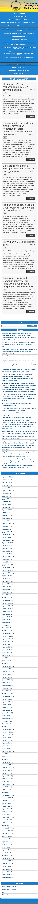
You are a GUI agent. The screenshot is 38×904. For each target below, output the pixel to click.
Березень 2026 (6, 490)
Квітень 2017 (6, 781)
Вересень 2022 (6, 606)
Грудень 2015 (6, 825)
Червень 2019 (6, 710)
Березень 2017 (6, 784)
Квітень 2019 (6, 715)
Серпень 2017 (6, 770)
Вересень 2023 (6, 573)
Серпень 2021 (6, 641)
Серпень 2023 (6, 575)
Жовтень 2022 (6, 603)
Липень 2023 (6, 578)
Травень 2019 (6, 713)
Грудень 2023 (6, 565)
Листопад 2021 (6, 633)
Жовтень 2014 (6, 861)
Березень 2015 (6, 850)
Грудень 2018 (6, 726)
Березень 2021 (6, 655)
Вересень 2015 (6, 833)
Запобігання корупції (18, 67)
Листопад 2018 (6, 729)
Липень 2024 (6, 545)
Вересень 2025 (6, 507)
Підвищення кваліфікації (18, 36)
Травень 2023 (6, 584)
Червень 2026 (6, 482)
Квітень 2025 (6, 521)
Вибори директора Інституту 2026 (19, 70)
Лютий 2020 (5, 688)
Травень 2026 (6, 485)
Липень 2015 (6, 839)
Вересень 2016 (6, 800)
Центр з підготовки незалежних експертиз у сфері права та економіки (19, 29)
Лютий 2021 (5, 658)
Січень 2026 (5, 496)
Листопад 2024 (6, 534)
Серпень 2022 (6, 608)
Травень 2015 (6, 844)
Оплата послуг (19, 61)
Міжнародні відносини (9, 886)
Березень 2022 (6, 622)
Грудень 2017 (6, 759)
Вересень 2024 (6, 540)
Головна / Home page (19, 13)
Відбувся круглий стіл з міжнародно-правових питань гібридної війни (18, 168)
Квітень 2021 (6, 652)
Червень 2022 (6, 614)
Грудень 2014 (6, 855)
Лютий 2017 (5, 787)
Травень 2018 (6, 746)
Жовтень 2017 (6, 765)
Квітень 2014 (6, 874)
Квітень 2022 (6, 619)
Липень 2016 (6, 806)
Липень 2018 (6, 740)
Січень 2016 (5, 822)
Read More (31, 116)
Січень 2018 (5, 756)
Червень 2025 (6, 515)
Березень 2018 (6, 751)
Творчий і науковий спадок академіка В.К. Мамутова (19, 57)
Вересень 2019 (6, 702)
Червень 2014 (6, 869)
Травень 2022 (6, 617)
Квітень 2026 (6, 488)
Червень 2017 (6, 776)
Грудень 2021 (6, 630)
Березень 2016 (6, 817)
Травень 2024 (6, 551)
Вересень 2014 (6, 863)
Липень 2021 (6, 644)
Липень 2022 (6, 611)
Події (5, 93)
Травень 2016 (6, 811)
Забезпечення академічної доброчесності (19, 64)
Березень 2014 (6, 877)
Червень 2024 (6, 548)
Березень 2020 (6, 685)
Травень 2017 (6, 778)
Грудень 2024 (6, 532)
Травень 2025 (6, 518)
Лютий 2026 (5, 493)
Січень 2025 (5, 529)
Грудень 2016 (6, 792)
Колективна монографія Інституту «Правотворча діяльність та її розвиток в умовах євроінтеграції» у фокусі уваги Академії (18, 461)
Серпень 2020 (6, 674)
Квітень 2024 (6, 554)
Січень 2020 (5, 691)
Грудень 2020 (6, 663)
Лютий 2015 (5, 852)
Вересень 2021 (6, 639)
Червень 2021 (6, 647)
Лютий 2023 (5, 592)
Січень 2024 (5, 562)
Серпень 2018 (6, 737)
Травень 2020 (6, 680)
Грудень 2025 (6, 499)
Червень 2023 (6, 581)
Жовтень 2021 (6, 636)
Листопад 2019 (6, 696)
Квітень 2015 (6, 847)
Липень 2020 (6, 677)
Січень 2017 (5, 789)
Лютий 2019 (5, 721)
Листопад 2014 (6, 858)
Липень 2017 (6, 773)
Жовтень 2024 (6, 537)
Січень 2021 (5, 660)
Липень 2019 (6, 707)
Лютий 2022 (5, 625)
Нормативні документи (9, 889)
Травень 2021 (6, 650)
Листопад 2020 (6, 666)
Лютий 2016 (5, 820)
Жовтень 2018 (6, 732)
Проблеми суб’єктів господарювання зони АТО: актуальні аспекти (17, 87)
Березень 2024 (6, 556)
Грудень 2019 (6, 693)
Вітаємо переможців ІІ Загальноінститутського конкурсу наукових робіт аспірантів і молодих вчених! (18, 282)
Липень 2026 (6, 480)
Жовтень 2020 (6, 669)
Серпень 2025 (6, 510)
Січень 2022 (5, 628)
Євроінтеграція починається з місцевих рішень (16, 417)
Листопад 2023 (6, 567)
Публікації (5, 895)
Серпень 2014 (6, 866)
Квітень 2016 (6, 814)
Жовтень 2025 (6, 504)
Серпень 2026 (6, 477)
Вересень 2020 (6, 671)
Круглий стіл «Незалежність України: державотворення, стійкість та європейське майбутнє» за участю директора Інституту (19, 351)
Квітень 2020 (6, 682)
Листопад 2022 (6, 600)
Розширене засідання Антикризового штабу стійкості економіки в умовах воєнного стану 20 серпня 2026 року (18, 344)
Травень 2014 (6, 872)
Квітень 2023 (6, 586)
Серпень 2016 (6, 803)
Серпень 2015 (6, 836)
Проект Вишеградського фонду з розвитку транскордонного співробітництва (19, 48)
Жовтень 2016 (6, 798)
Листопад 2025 (6, 501)
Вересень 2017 (6, 767)
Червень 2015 (6, 841)
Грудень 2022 (6, 597)
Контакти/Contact (19, 73)
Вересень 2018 (6, 735)
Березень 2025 (6, 523)
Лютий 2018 (5, 754)
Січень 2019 (5, 724)
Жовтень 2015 (6, 831)
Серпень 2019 (6, 704)
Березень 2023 (6, 589)
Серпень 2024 (6, 543)
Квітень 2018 (6, 748)
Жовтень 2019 (6, 699)
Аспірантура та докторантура (19, 39)
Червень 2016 (6, 809)
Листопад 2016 (6, 795)
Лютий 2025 (5, 526)
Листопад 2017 (6, 762)
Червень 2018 (6, 743)
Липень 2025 (6, 512)
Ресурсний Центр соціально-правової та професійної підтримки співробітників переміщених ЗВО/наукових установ (19, 53)
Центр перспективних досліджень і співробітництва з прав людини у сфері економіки (19, 43)
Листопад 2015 (6, 828)
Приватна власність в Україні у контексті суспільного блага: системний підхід (19, 208)
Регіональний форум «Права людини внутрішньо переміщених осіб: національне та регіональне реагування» (18, 129)
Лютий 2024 (5, 559)
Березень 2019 (6, 718)
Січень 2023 (5, 595)
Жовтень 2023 (6, 570)
